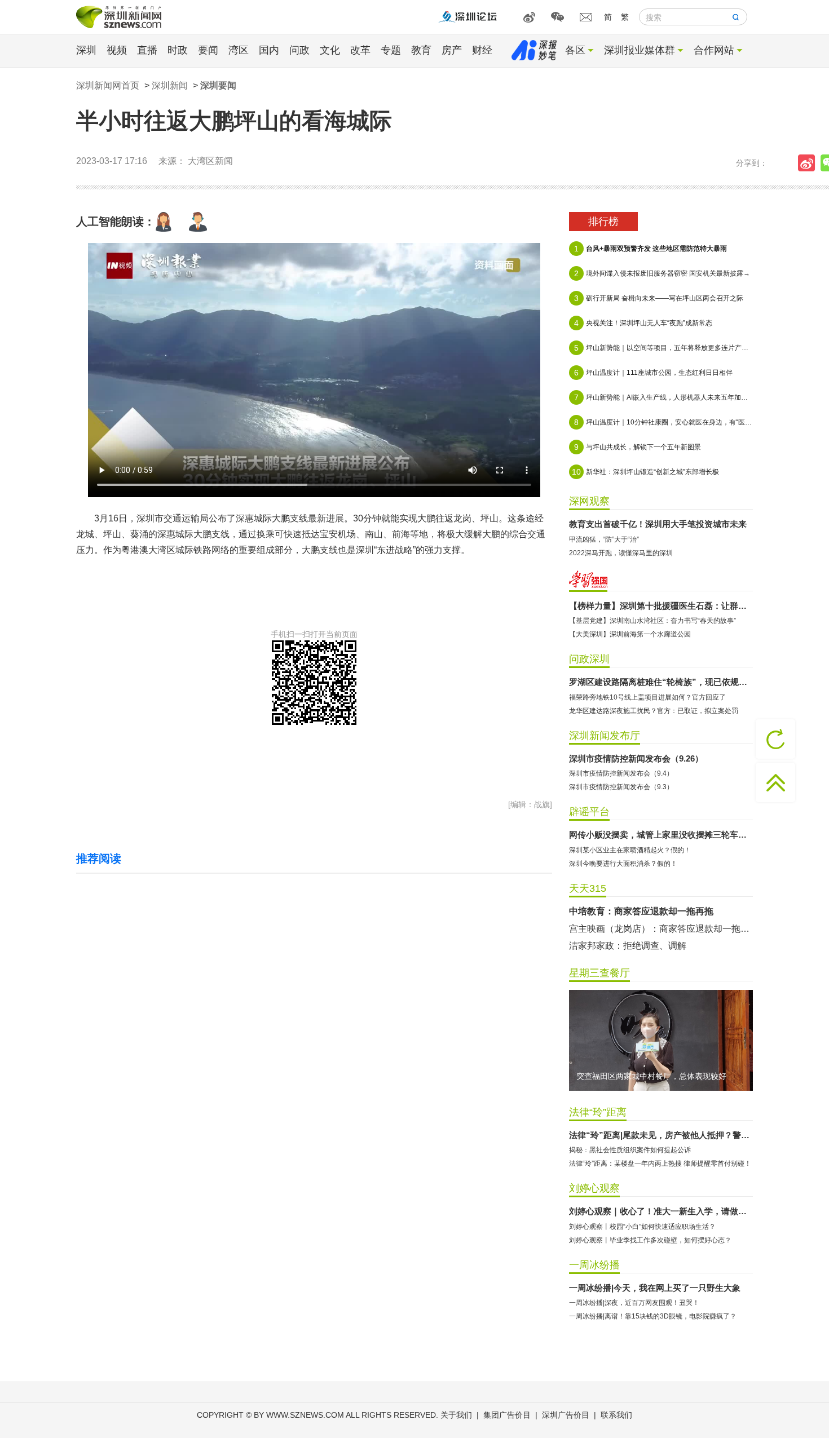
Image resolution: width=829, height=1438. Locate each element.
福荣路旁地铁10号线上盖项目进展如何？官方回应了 (647, 697)
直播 (147, 50)
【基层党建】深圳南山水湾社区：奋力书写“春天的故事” (652, 621)
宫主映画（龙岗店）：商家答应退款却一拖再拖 (661, 928)
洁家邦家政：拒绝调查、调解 (627, 945)
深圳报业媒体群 (639, 50)
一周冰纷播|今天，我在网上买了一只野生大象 (654, 1288)
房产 (452, 50)
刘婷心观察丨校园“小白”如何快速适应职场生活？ (642, 1227)
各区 (575, 50)
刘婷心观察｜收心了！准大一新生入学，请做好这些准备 (661, 1211)
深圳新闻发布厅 (604, 735)
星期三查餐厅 (599, 973)
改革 (360, 50)
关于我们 (456, 1414)
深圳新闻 (170, 85)
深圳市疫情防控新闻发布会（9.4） (621, 773)
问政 (299, 50)
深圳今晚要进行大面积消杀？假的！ (623, 864)
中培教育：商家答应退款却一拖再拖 (641, 911)
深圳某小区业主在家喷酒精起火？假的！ (630, 850)
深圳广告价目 (565, 1414)
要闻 (208, 50)
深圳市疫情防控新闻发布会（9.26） (636, 758)
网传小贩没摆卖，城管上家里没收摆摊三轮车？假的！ (661, 834)
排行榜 (603, 221)
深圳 (86, 50)
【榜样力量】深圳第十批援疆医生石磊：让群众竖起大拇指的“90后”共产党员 (661, 605)
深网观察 (589, 501)
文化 (330, 50)
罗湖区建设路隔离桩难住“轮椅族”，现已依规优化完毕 (661, 682)
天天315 (587, 888)
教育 (421, 50)
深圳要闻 (218, 85)
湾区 (238, 50)
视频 (117, 50)
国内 (269, 50)
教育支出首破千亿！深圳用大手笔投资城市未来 (658, 524)
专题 (391, 50)
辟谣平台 (589, 811)
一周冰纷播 (594, 1265)
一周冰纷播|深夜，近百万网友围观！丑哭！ (634, 1303)
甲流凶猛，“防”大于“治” (604, 539)
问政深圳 (589, 659)
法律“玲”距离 (598, 1112)
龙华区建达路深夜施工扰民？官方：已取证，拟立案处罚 (653, 711)
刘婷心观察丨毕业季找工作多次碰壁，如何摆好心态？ (650, 1240)
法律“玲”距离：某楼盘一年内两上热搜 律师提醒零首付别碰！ (660, 1163)
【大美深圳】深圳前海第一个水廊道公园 (630, 634)
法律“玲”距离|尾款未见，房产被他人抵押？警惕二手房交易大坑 (661, 1135)
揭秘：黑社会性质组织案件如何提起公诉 (630, 1150)
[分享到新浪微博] (809, 162)
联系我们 (616, 1414)
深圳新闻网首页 (107, 85)
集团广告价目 (507, 1414)
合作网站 (714, 50)
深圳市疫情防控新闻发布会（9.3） (621, 787)
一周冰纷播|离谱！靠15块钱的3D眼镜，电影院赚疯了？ (653, 1316)
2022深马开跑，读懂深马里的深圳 (621, 553)
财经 (482, 50)
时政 (177, 50)
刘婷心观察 (594, 1188)
